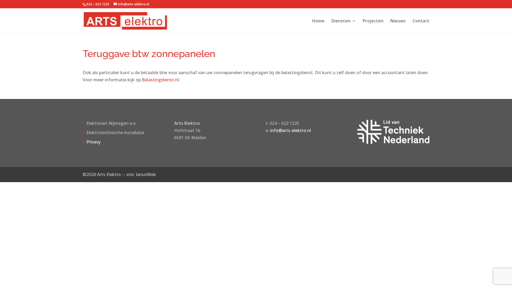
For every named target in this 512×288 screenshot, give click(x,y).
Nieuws (398, 21)
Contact (421, 21)
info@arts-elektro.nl (290, 130)
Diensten (340, 21)
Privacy (93, 142)
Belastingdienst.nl (160, 80)
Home (318, 21)
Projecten (373, 21)
